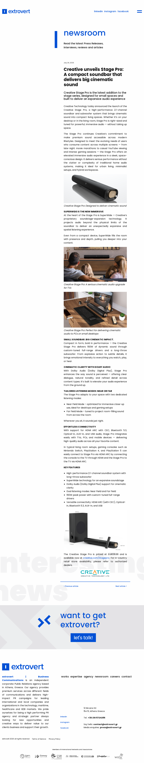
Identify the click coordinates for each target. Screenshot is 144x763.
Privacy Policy (54, 739)
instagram (110, 11)
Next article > (121, 586)
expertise (76, 676)
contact (127, 676)
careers (115, 676)
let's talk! (83, 637)
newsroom (101, 676)
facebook (123, 11)
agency (88, 676)
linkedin (98, 11)
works (65, 676)
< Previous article (71, 586)
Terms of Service (39, 739)
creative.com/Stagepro (96, 558)
